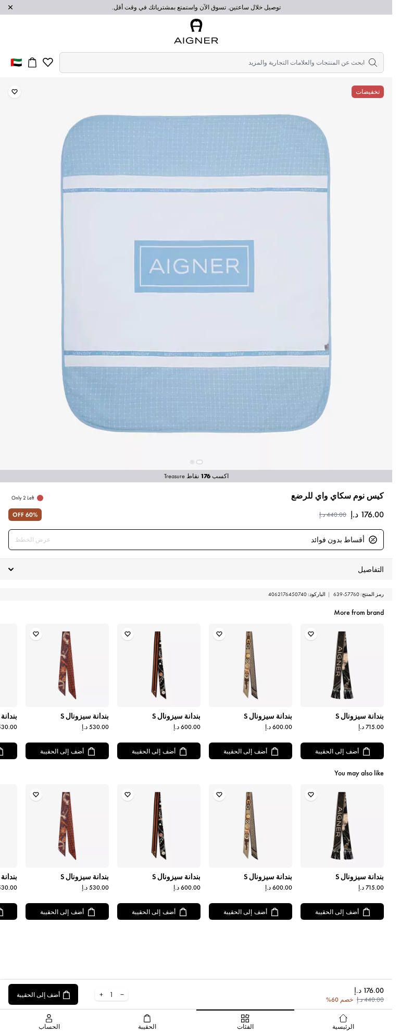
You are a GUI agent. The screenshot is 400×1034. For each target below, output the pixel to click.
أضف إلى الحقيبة (337, 751)
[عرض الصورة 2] (192, 462)
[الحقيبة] (32, 62)
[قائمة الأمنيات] (48, 62)
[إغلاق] (10, 7)
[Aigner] (196, 31)
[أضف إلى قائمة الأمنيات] (14, 92)
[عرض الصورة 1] (199, 462)
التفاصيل (371, 569)
